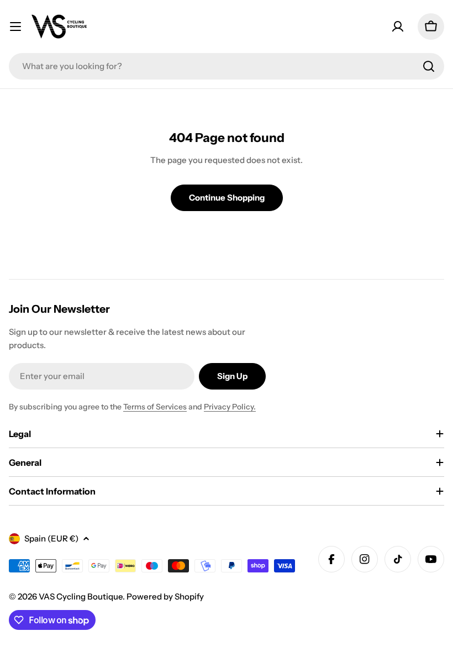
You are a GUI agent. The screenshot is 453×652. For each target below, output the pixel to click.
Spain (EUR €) (51, 538)
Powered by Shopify (165, 596)
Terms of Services (155, 407)
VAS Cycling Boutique (81, 596)
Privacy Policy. (230, 407)
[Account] (397, 26)
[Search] (428, 66)
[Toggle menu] (15, 26)
